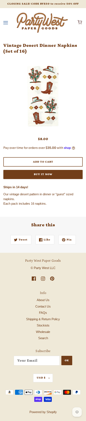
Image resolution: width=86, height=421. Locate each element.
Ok (67, 360)
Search (43, 338)
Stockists (43, 325)
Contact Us (43, 306)
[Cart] (80, 22)
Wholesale (43, 332)
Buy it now (43, 174)
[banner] (42, 22)
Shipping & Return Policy (43, 319)
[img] (33, 278)
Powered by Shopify (43, 412)
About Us (43, 300)
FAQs (43, 312)
